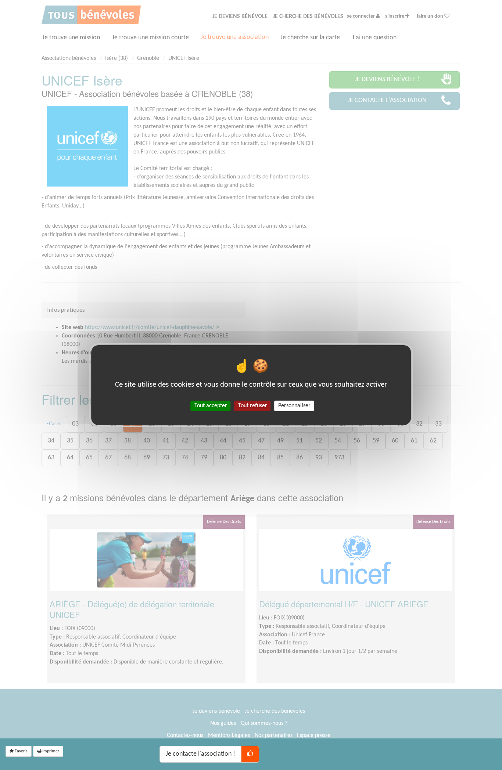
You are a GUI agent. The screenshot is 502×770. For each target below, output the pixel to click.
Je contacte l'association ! (200, 754)
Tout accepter (210, 405)
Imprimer (50, 751)
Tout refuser (252, 405)
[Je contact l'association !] (250, 754)
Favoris (21, 751)
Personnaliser (294, 405)
